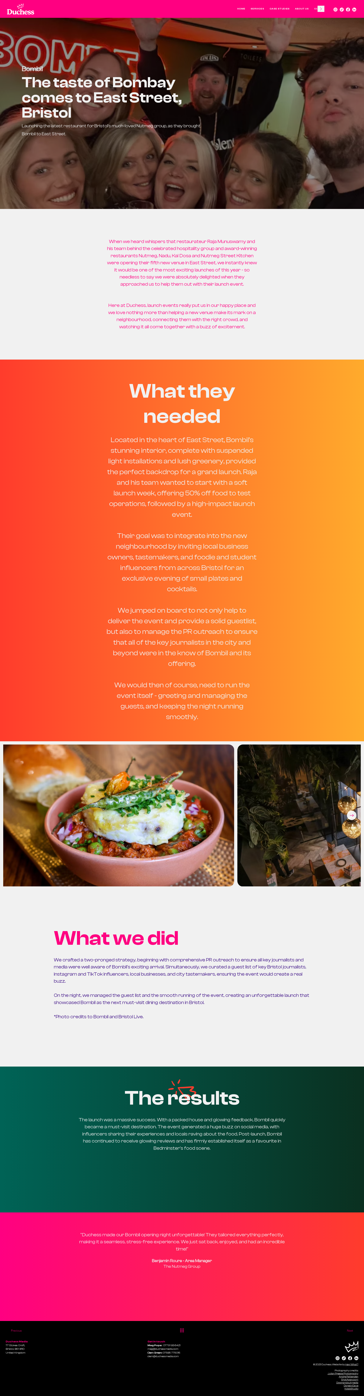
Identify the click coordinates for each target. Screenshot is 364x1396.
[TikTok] (342, 10)
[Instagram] (335, 10)
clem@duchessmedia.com (163, 1356)
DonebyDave (351, 1385)
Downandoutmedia (347, 1382)
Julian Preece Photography (343, 1373)
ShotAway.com (349, 1379)
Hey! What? (351, 1364)
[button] (257, 8)
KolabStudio (351, 1388)
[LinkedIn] (354, 10)
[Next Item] (351, 815)
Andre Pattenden (348, 1376)
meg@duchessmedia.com (162, 1349)
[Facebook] (348, 10)
